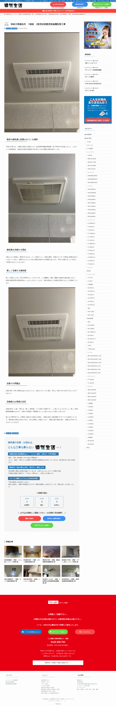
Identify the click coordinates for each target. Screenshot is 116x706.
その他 (89, 141)
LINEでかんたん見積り (41, 525)
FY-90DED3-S (91, 243)
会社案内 (45, 699)
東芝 (89, 308)
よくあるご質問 (45, 685)
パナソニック (91, 220)
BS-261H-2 (91, 342)
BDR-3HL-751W (92, 162)
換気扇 (89, 271)
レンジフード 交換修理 (12, 680)
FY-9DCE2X (91, 247)
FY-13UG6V (91, 379)
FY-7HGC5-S (91, 237)
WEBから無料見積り (54, 518)
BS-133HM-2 (91, 328)
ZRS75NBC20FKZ (92, 182)
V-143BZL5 (91, 423)
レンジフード (90, 152)
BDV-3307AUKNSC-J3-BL (94, 362)
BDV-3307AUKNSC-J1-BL (94, 356)
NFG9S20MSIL (92, 209)
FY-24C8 (90, 281)
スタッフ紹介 (44, 684)
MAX (89, 322)
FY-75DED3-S (91, 233)
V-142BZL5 (91, 417)
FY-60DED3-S (91, 223)
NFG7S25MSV (92, 206)
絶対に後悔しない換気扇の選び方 (50, 693)
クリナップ (91, 172)
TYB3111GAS (91, 349)
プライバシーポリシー (56, 701)
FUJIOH (90, 155)
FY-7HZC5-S (91, 240)
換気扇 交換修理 (10, 682)
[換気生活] (13, 5)
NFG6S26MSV (92, 199)
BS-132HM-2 (91, 325)
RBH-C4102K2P (92, 396)
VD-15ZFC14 (91, 305)
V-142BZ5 (90, 413)
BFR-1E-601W (91, 169)
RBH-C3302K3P (92, 390)
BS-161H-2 (91, 335)
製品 (88, 447)
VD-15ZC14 (91, 301)
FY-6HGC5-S (91, 226)
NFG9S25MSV (92, 213)
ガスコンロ (90, 145)
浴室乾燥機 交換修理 (11, 684)
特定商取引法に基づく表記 (48, 691)
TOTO (89, 345)
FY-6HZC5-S (91, 230)
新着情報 (88, 134)
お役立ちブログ (45, 682)
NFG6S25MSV (92, 196)
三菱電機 (90, 284)
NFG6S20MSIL (92, 189)
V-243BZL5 (91, 434)
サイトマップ (69, 699)
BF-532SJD (91, 440)
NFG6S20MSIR (92, 192)
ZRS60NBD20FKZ (92, 179)
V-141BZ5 (90, 410)
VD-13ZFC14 (91, 298)
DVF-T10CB (91, 311)
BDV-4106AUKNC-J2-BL (94, 369)
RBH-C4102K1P (92, 393)
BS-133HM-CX (92, 332)
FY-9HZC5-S (91, 264)
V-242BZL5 (91, 430)
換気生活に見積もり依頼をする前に (50, 689)
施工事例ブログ (45, 680)
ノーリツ (90, 186)
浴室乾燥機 (14, 28)
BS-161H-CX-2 (92, 338)
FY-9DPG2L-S (91, 257)
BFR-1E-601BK (92, 165)
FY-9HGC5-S (91, 260)
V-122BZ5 (90, 406)
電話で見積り (29, 518)
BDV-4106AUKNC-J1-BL (94, 366)
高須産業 (90, 437)
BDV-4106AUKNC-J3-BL (94, 372)
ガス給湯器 (90, 148)
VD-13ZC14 (91, 294)
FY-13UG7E (91, 383)
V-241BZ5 (90, 427)
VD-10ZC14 (91, 288)
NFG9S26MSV (92, 216)
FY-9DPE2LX (91, 254)
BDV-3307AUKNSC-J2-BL (94, 359)
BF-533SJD (91, 444)
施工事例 (8, 28)
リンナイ (90, 267)
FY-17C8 (90, 277)
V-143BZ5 (90, 420)
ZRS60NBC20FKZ (92, 175)
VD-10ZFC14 (91, 291)
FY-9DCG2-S (91, 250)
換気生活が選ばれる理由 (47, 687)
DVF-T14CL (91, 315)
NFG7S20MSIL (92, 203)
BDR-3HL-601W (92, 158)
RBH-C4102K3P (92, 400)
